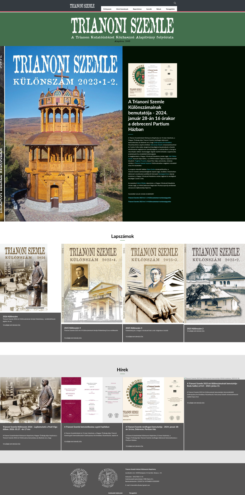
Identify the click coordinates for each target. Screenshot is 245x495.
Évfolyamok (107, 9)
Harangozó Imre (163, 174)
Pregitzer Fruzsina (141, 161)
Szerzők (149, 9)
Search (175, 3)
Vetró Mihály (141, 183)
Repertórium (137, 9)
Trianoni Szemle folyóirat (143, 163)
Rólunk (158, 9)
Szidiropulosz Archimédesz (163, 142)
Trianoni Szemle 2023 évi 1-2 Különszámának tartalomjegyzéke (149, 198)
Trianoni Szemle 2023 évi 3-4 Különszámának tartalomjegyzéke (149, 201)
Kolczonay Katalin (157, 145)
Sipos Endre (151, 169)
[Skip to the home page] (82, 5)
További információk (11, 325)
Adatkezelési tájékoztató (115, 493)
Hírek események (122, 9)
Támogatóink (170, 9)
